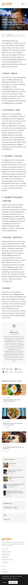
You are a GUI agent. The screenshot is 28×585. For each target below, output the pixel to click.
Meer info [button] (15, 578)
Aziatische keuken (8, 507)
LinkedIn (6, 371)
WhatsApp (11, 369)
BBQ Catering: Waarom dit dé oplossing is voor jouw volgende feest (15, 493)
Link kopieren (19, 371)
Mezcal (15, 507)
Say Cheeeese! (12, 463)
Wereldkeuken (9, 35)
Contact (4, 569)
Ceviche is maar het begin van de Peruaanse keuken (16, 485)
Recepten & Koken (6, 552)
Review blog (6, 519)
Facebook (19, 369)
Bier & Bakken (5, 562)
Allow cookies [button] (13, 582)
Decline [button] (5, 582)
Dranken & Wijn (5, 554)
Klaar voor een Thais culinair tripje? (16, 478)
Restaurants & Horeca (7, 559)
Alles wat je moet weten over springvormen (15, 471)
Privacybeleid (5, 572)
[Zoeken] (25, 4)
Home (3, 35)
